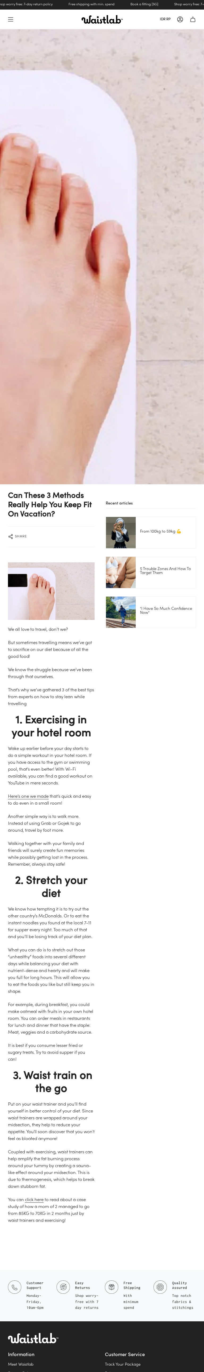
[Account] (180, 19)
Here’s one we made (28, 797)
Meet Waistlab (20, 1364)
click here (34, 1200)
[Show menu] (11, 19)
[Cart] (193, 19)
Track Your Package (123, 1364)
